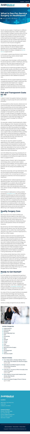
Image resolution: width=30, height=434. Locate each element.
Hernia (5, 341)
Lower (5, 342)
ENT (5, 334)
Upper (5, 352)
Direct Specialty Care (9, 333)
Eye (5, 338)
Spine (5, 349)
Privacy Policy (22, 426)
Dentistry (6, 331)
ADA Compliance (8, 426)
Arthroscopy (7, 330)
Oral (5, 344)
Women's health (8, 353)
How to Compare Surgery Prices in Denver (15, 379)
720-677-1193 (6, 413)
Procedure (6, 345)
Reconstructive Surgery (10, 347)
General (6, 339)
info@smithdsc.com (9, 414)
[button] (28, 5)
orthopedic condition (16, 286)
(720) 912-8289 (8, 411)
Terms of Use (15, 426)
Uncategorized (8, 350)
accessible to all (11, 193)
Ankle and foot (8, 328)
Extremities (7, 336)
